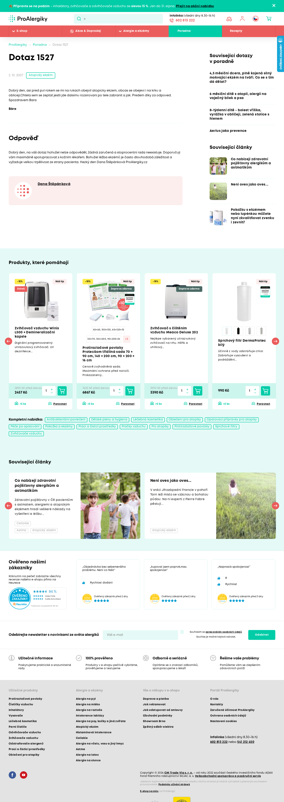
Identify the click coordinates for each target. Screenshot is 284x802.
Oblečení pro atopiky (187, 424)
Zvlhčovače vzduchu (27, 438)
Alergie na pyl (86, 712)
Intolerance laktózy (90, 729)
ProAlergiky (18, 44)
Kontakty (216, 717)
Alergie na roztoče (89, 723)
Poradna (184, 31)
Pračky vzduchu (138, 431)
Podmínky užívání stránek (174, 798)
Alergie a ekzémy (136, 31)
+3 (126, 342)
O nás (214, 712)
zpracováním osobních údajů (224, 645)
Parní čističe (18, 740)
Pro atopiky (165, 431)
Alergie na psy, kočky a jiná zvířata (101, 734)
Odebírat (262, 648)
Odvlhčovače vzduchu (25, 745)
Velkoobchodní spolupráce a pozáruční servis (228, 789)
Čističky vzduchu (21, 717)
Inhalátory (16, 723)
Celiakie (82, 751)
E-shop (22, 31)
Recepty (236, 31)
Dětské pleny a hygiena (110, 424)
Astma (80, 762)
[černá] (238, 333)
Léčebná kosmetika (149, 424)
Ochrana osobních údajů (228, 729)
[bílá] (227, 333)
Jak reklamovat (154, 717)
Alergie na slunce (88, 773)
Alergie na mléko (88, 717)
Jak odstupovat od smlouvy (163, 723)
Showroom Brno (154, 734)
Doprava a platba (156, 712)
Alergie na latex (87, 768)
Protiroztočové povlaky (198, 431)
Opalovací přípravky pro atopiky (235, 424)
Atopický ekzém (41, 75)
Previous (8, 344)
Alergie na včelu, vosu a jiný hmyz (100, 757)
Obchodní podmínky (157, 729)
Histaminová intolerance (94, 745)
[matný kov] (250, 333)
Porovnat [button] (60, 408)
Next (275, 344)
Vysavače (16, 729)
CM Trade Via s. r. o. (178, 786)
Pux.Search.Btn (79, 18)
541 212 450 (245, 755)
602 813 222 (185, 20)
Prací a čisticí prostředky (100, 431)
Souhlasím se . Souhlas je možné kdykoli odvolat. (216, 647)
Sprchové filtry (234, 431)
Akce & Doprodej (88, 31)
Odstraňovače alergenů (26, 757)
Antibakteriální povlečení (66, 424)
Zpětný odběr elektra (158, 740)
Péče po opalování (25, 431)
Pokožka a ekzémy (60, 431)
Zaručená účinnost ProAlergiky (232, 723)
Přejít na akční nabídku (195, 6)
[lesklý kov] (261, 333)
